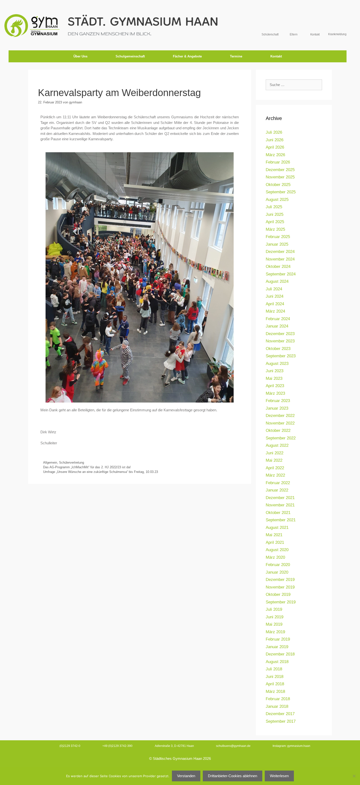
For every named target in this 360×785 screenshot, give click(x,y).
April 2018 (275, 684)
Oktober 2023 (278, 348)
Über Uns (80, 56)
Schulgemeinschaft (130, 56)
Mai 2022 (274, 460)
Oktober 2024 (278, 266)
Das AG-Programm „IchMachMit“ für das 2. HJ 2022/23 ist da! (87, 467)
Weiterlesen (279, 776)
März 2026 (275, 155)
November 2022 (280, 423)
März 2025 (275, 229)
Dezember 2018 (280, 654)
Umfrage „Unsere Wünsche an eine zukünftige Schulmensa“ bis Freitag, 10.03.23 (100, 472)
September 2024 (281, 274)
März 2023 (275, 393)
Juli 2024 (274, 289)
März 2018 (275, 691)
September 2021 (281, 520)
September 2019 (281, 602)
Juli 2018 (274, 669)
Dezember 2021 (280, 497)
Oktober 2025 (278, 184)
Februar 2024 (278, 318)
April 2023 (275, 385)
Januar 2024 (277, 326)
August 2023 (277, 363)
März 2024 (275, 311)
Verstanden (186, 776)
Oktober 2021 (278, 512)
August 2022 (277, 445)
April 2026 (275, 147)
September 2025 (281, 192)
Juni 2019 (274, 617)
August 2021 (277, 527)
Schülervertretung (71, 462)
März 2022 (275, 475)
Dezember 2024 (280, 251)
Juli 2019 (274, 609)
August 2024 (277, 281)
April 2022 (275, 468)
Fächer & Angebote (187, 56)
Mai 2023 (274, 378)
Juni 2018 (274, 676)
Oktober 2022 (278, 430)
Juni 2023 (274, 371)
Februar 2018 (278, 699)
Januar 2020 (277, 572)
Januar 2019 (277, 646)
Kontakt (276, 56)
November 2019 (280, 587)
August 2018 (277, 661)
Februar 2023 (278, 400)
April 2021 (275, 542)
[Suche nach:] (294, 84)
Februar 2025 (278, 236)
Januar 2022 (277, 490)
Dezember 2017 (280, 713)
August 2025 (277, 199)
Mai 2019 (274, 624)
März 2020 (275, 557)
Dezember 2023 (280, 333)
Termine (236, 56)
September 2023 (281, 356)
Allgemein (50, 462)
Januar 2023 (277, 408)
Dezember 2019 (280, 579)
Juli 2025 (274, 207)
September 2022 (281, 438)
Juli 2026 (274, 132)
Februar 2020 (278, 564)
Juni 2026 (274, 140)
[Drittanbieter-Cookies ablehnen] (353, 776)
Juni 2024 (274, 296)
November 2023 (280, 341)
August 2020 (277, 549)
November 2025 (280, 177)
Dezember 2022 (280, 415)
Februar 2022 (278, 482)
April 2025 (275, 221)
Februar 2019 (278, 639)
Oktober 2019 (278, 594)
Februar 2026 (278, 162)
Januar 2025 (277, 244)
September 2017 (281, 721)
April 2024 (275, 304)
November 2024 (280, 259)
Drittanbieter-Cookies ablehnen (232, 776)
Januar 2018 (277, 706)
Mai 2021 (274, 535)
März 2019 (275, 632)
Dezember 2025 (280, 169)
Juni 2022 (274, 453)
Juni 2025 (274, 214)
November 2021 (280, 505)
